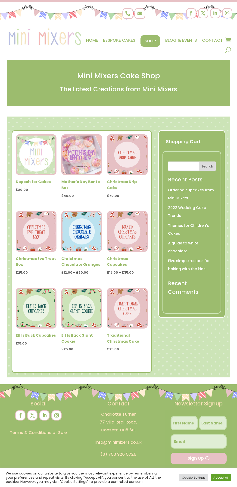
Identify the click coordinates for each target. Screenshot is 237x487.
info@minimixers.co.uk (118, 442)
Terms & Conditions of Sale (38, 432)
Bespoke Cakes (119, 40)
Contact (212, 40)
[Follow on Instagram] (227, 13)
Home (92, 40)
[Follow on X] (203, 13)
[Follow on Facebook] (191, 13)
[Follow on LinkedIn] (215, 13)
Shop (150, 41)
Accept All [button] (220, 477)
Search (207, 166)
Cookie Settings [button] (194, 477)
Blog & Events (181, 40)
